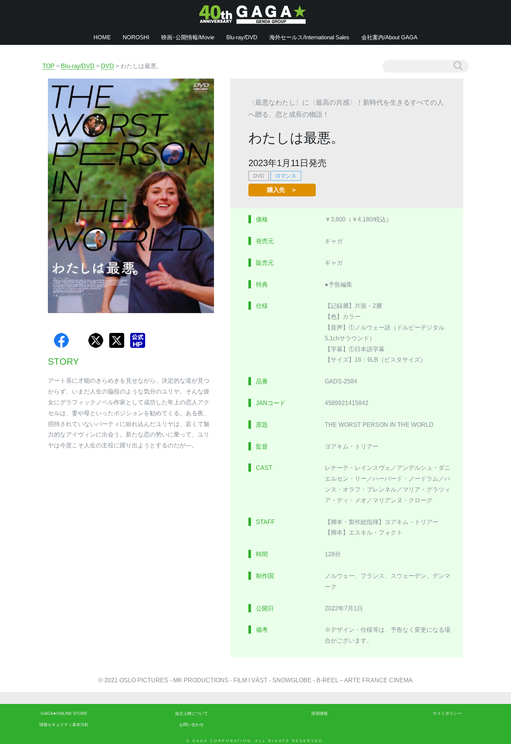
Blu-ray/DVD (241, 37)
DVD (258, 176)
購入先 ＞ (282, 190)
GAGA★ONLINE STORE (64, 713)
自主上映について (191, 713)
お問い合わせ (191, 724)
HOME (102, 37)
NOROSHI (136, 37)
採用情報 (319, 713)
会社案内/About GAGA (389, 37)
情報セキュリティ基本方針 (64, 724)
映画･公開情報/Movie (187, 37)
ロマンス (285, 176)
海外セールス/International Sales (309, 37)
